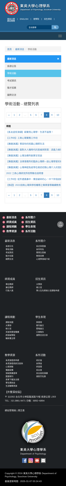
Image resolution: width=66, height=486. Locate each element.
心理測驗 (9, 367)
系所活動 (30, 231)
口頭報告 (40, 332)
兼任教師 (9, 287)
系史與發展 (41, 246)
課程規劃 (11, 226)
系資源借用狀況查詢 (14, 363)
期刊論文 (40, 325)
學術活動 (11, 73)
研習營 (39, 367)
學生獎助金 (10, 383)
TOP (60, 225)
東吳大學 (11, 19)
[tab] (33, 58)
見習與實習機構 (12, 332)
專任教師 (9, 284)
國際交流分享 (42, 335)
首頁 (9, 49)
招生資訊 (48, 19)
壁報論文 (40, 329)
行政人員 (9, 291)
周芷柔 (21, 410)
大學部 (39, 284)
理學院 (36, 19)
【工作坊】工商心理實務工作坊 (22, 138)
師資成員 (11, 222)
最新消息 (19, 49)
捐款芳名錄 (41, 376)
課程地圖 (9, 322)
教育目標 (40, 256)
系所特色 (40, 249)
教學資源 (11, 231)
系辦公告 (11, 66)
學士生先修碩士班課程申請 (47, 291)
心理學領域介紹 (43, 259)
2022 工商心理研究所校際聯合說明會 (24, 173)
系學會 (39, 363)
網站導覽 (11, 21)
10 (58, 115)
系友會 (39, 370)
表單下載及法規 (12, 380)
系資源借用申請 (12, 360)
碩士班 (39, 287)
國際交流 (11, 95)
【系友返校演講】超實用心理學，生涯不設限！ (29, 132)
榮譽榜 (39, 322)
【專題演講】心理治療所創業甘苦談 (24, 155)
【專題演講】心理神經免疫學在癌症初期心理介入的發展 (34, 167)
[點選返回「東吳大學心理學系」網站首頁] (33, 8)
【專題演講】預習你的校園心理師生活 (25, 143)
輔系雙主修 (10, 338)
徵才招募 (11, 87)
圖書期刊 (9, 376)
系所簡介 (30, 217)
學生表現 (30, 226)
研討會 (39, 360)
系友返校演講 (42, 373)
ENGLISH (24, 19)
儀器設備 (9, 370)
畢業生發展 (41, 253)
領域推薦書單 (11, 373)
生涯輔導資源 (11, 386)
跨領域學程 (10, 335)
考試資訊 (11, 80)
